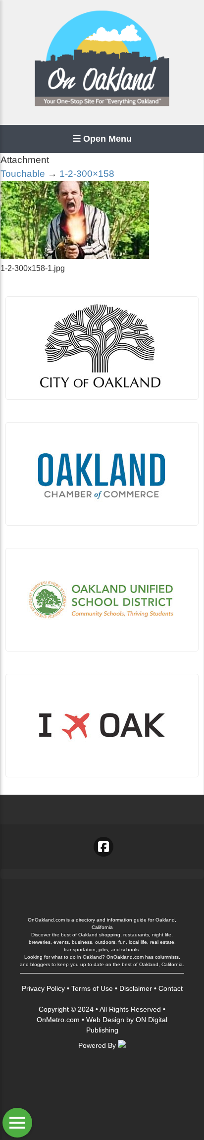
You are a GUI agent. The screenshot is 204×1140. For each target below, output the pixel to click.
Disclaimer (135, 988)
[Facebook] (103, 847)
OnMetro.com (58, 1020)
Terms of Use (92, 988)
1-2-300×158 (86, 173)
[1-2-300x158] (74, 256)
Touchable (22, 173)
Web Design (105, 1020)
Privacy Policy (43, 988)
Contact (170, 988)
